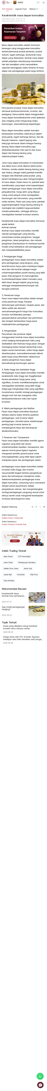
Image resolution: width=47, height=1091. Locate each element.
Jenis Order (8, 562)
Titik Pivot (34, 575)
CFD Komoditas (24, 556)
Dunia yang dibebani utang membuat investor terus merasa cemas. (20, 627)
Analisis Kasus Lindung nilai (12, 518)
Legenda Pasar (21, 9)
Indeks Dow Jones (11, 568)
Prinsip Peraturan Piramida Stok (14, 524)
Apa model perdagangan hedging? (13, 608)
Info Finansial (7, 9)
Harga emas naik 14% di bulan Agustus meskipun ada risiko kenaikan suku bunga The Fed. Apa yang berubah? (22, 638)
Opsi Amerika (9, 581)
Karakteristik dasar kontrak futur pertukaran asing (13, 594)
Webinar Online (35, 9)
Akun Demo (8, 556)
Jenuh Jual (28, 568)
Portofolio (21, 575)
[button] (40, 1085)
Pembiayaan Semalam (26, 562)
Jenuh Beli (8, 575)
